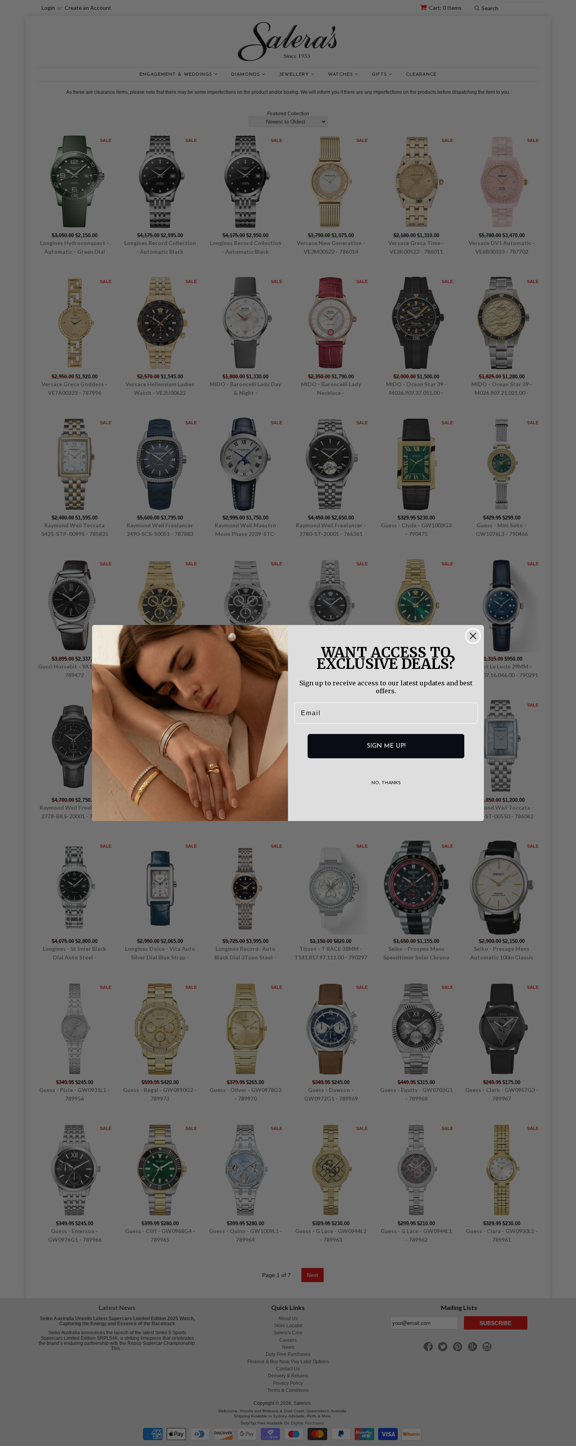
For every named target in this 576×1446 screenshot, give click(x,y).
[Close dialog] (473, 636)
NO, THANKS (386, 783)
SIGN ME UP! (386, 746)
